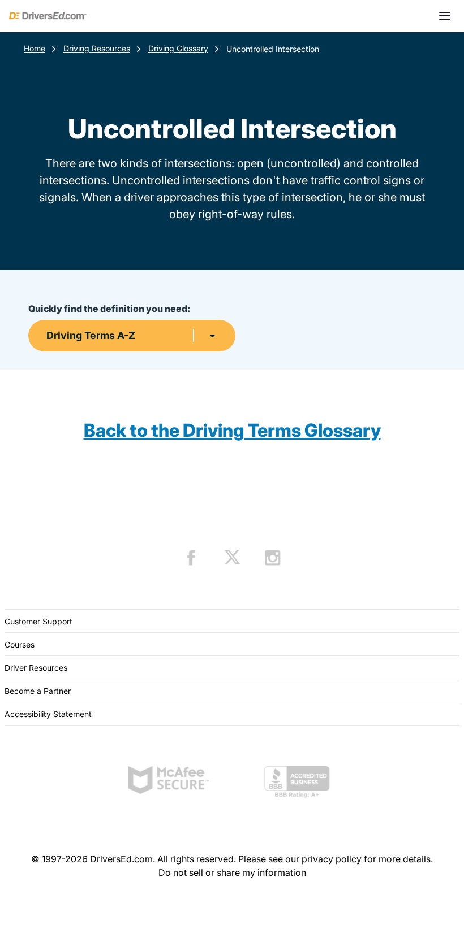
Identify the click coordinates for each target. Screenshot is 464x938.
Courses (20, 644)
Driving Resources (96, 48)
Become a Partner (38, 691)
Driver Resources (36, 667)
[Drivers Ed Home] (48, 16)
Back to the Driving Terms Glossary (232, 430)
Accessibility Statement (48, 714)
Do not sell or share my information (232, 872)
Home (34, 48)
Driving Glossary (178, 48)
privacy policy (332, 859)
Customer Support (38, 621)
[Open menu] (445, 16)
